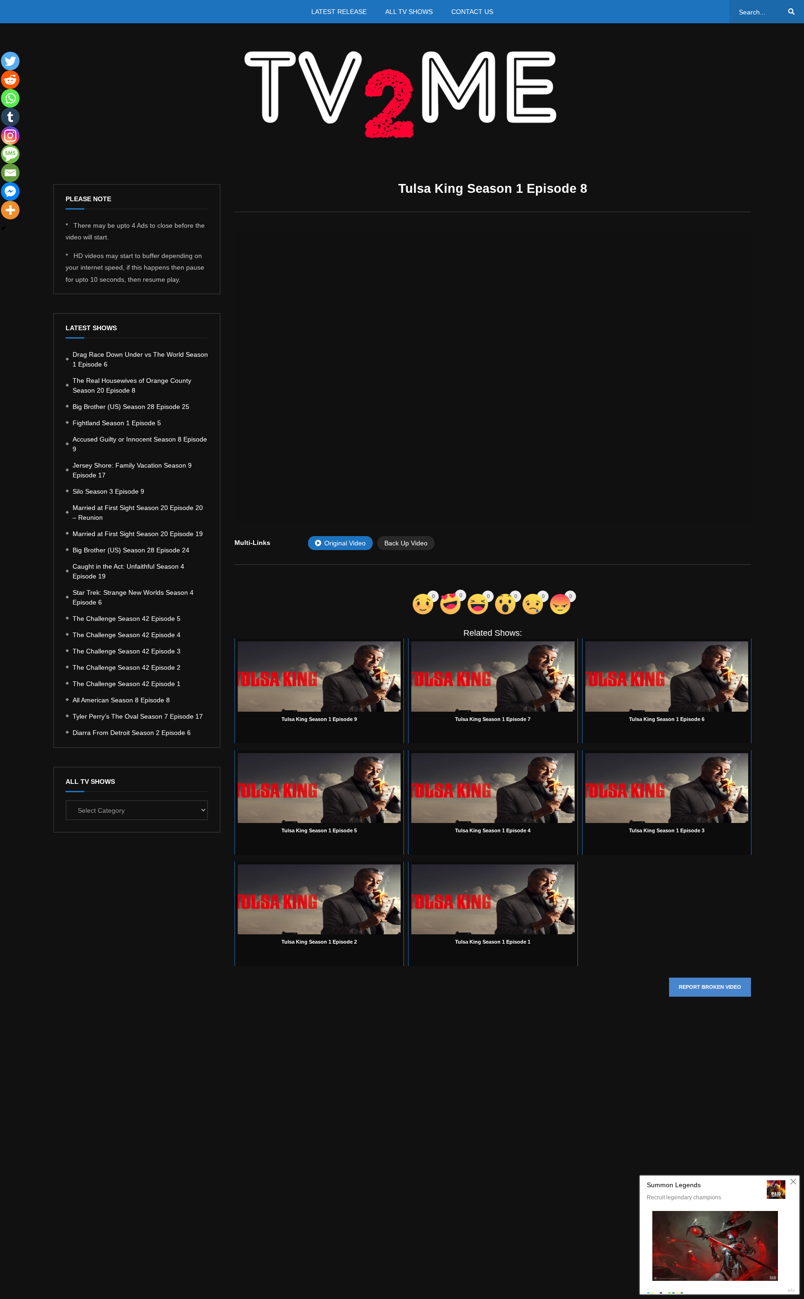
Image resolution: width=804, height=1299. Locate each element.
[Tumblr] (10, 117)
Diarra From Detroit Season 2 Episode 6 (132, 732)
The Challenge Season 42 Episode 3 (127, 651)
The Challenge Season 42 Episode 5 (127, 618)
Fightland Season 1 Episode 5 (117, 423)
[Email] (10, 172)
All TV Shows (409, 11)
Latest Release (339, 11)
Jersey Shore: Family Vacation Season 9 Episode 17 (132, 470)
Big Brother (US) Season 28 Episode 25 (131, 406)
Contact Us (472, 11)
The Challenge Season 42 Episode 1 (127, 683)
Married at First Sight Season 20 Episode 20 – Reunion (138, 512)
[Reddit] (10, 79)
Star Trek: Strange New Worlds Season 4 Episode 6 (133, 597)
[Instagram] (10, 135)
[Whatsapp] (10, 98)
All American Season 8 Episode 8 (121, 700)
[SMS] (10, 154)
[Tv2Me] (402, 94)
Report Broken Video (710, 987)
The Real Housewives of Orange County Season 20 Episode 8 (132, 385)
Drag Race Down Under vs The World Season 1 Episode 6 (140, 359)
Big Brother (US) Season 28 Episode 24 (131, 550)
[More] (10, 210)
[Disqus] (492, 1143)
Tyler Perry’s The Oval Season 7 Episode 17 (138, 716)
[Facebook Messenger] (10, 191)
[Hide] (3, 228)
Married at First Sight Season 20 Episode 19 (138, 533)
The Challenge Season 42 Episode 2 (127, 667)
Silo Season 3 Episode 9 (108, 491)
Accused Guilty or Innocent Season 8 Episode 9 (140, 444)
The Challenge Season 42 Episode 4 (127, 635)
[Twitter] (10, 61)
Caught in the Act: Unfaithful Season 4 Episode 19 (128, 571)
